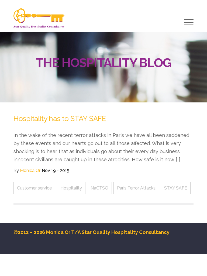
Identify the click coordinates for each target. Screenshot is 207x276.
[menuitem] (188, 23)
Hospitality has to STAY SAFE (59, 119)
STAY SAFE (175, 188)
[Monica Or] (38, 18)
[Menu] (188, 22)
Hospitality (71, 188)
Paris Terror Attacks (136, 188)
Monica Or (30, 170)
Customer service (34, 188)
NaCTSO (99, 188)
